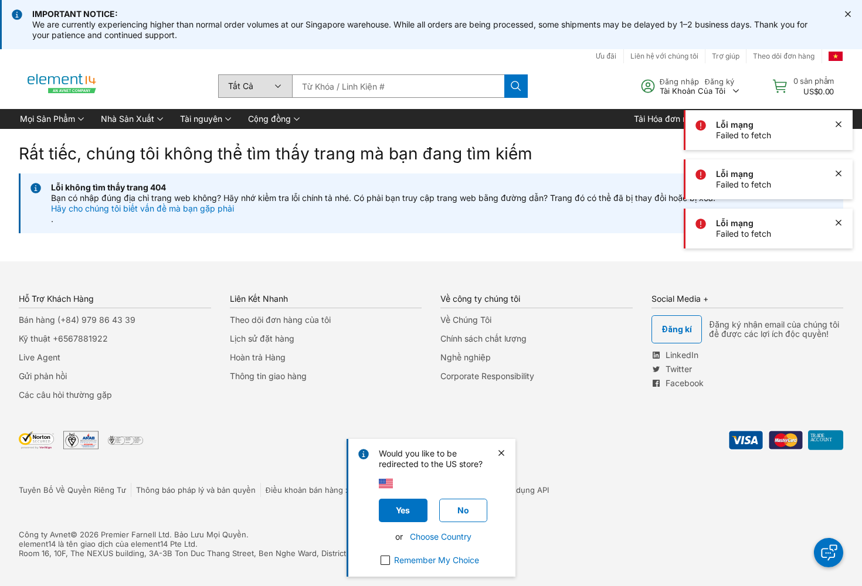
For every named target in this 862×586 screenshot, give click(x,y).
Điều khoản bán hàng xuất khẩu (323, 490)
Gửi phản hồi (43, 376)
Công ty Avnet (44, 534)
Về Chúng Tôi (465, 320)
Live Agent (39, 357)
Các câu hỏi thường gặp (65, 395)
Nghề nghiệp (465, 357)
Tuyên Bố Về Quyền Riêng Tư (72, 490)
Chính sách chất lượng (483, 338)
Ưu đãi (606, 56)
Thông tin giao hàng (268, 376)
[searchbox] (398, 86)
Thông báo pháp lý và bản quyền (196, 490)
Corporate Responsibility (487, 376)
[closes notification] (848, 14)
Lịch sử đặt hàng (262, 338)
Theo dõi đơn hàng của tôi (280, 320)
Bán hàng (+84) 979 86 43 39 (77, 320)
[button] (51, 119)
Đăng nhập (679, 81)
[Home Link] (62, 86)
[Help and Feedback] (828, 552)
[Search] (516, 86)
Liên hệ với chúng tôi (664, 56)
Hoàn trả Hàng (258, 357)
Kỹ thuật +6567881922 (63, 338)
